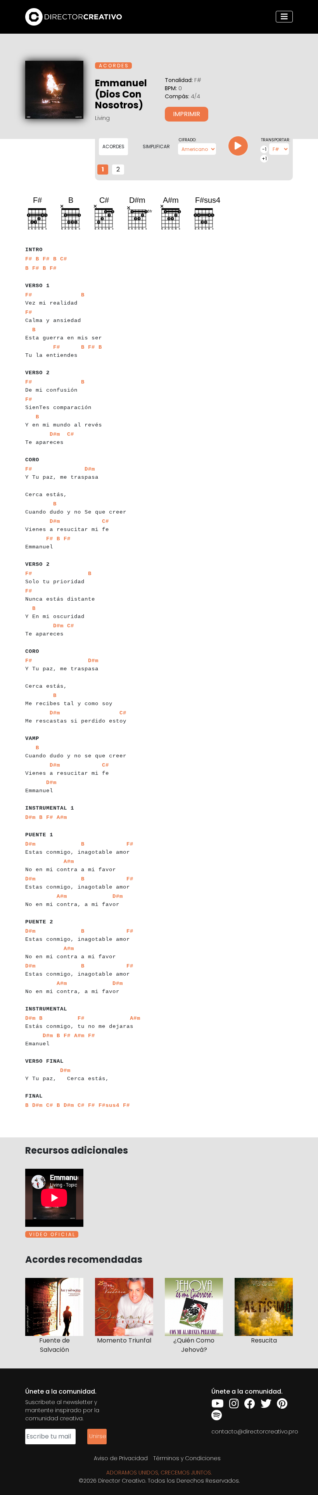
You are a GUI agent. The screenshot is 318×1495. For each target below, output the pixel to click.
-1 (264, 149)
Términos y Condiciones (187, 1458)
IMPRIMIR (186, 114)
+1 (264, 158)
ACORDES (113, 146)
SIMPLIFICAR (156, 146)
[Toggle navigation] (284, 16)
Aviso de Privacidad (121, 1458)
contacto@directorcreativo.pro (254, 1431)
